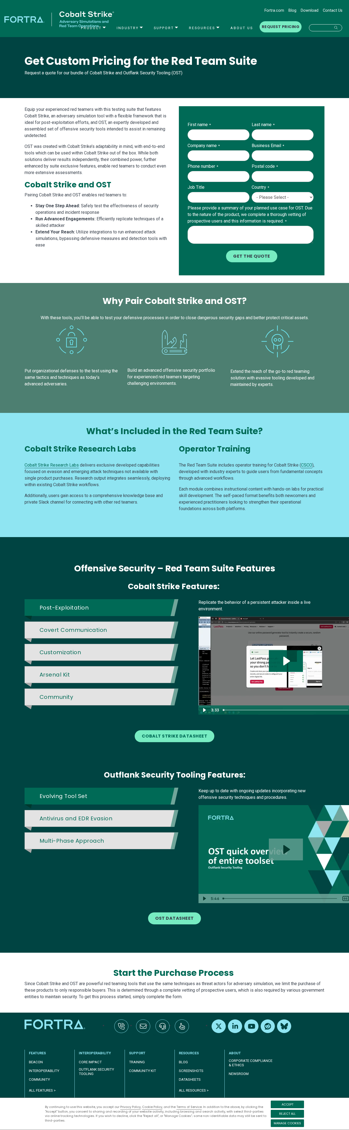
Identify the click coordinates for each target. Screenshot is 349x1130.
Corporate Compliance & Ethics (250, 1063)
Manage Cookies (287, 1123)
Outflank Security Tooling (96, 1071)
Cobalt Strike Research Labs (52, 465)
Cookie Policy (152, 1107)
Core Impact (90, 1062)
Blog (292, 10)
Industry (128, 28)
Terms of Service (189, 1107)
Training (137, 1062)
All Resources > (194, 1090)
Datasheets (190, 1079)
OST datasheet (174, 918)
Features (37, 1053)
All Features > (42, 1090)
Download (309, 10)
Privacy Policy (130, 1107)
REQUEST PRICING (280, 26)
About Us (241, 28)
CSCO (306, 465)
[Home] (55, 1024)
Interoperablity (44, 1071)
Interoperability (95, 1053)
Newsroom (239, 1074)
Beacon (36, 1062)
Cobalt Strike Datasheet (174, 736)
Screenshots (191, 1071)
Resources (202, 28)
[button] (325, 27)
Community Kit (142, 1071)
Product (91, 28)
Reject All (287, 1113)
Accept (287, 1104)
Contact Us (332, 10)
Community (39, 1079)
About (235, 1053)
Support (164, 28)
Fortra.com (274, 10)
